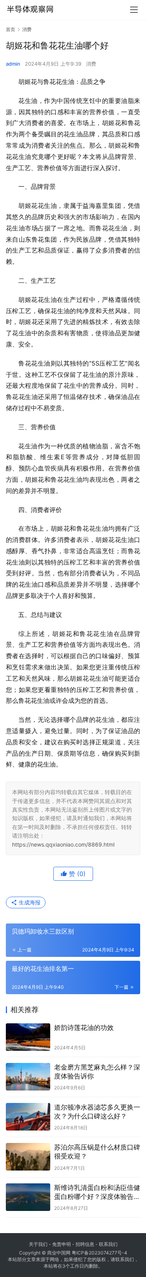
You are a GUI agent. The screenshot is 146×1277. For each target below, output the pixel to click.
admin (13, 64)
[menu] (134, 10)
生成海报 (28, 902)
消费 (91, 64)
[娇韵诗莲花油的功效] (28, 1037)
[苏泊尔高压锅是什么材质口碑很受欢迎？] (28, 1157)
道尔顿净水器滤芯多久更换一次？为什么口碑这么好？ (97, 1111)
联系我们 (108, 1244)
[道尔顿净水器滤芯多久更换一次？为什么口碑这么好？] (28, 1117)
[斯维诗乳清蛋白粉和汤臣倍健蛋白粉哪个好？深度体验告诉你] (28, 1197)
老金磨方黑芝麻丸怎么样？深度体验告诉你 (97, 1071)
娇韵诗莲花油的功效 (84, 1027)
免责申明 (61, 1244)
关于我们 (38, 1244)
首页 (10, 29)
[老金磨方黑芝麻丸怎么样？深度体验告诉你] (28, 1077)
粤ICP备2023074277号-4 (99, 1253)
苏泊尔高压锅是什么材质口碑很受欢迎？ (97, 1151)
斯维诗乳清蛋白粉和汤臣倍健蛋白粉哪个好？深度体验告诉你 (97, 1192)
